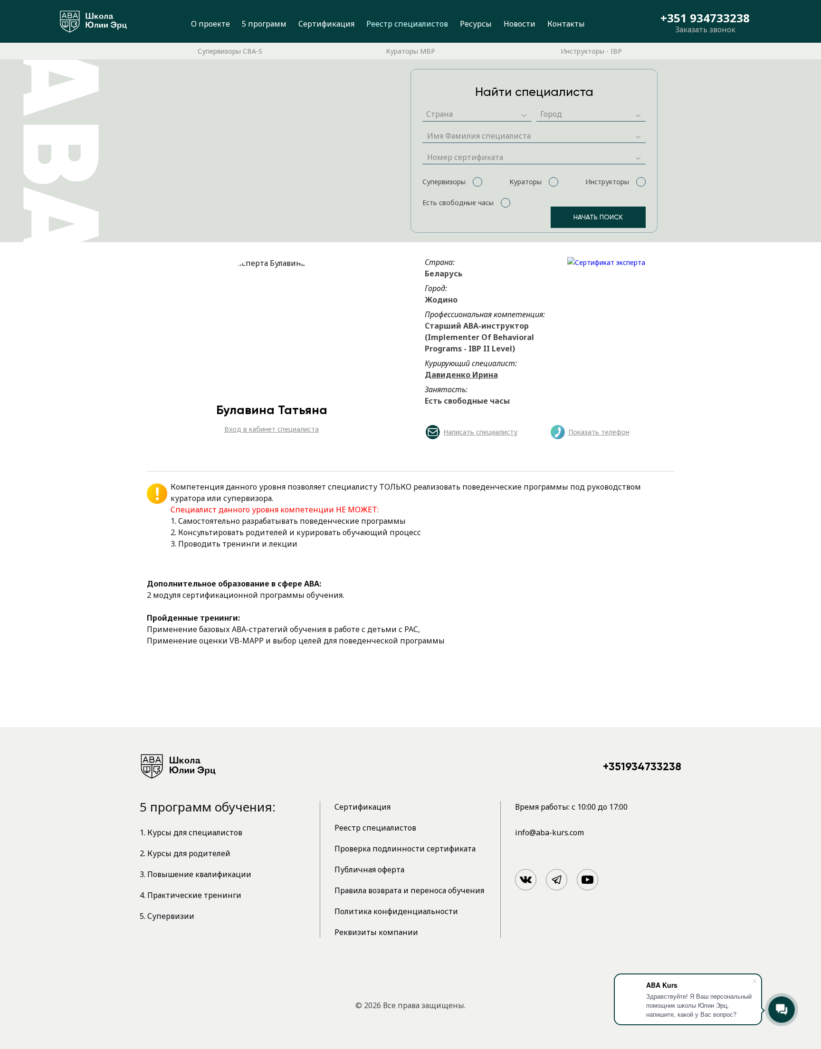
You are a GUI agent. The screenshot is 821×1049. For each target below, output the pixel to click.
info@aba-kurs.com (549, 832)
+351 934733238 (705, 18)
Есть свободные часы (458, 202)
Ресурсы (476, 24)
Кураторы (525, 181)
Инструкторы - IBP (591, 51)
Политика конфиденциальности (396, 911)
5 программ (264, 24)
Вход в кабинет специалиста (271, 429)
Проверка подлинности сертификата (405, 848)
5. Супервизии (167, 916)
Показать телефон (599, 431)
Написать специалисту (480, 431)
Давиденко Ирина (461, 374)
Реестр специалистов (407, 24)
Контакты (566, 24)
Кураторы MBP (410, 51)
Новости (519, 24)
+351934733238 (642, 766)
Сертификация (326, 24)
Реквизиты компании (376, 932)
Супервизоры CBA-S (230, 51)
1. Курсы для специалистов (191, 832)
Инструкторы (607, 181)
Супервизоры (444, 181)
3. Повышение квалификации (195, 874)
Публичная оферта (369, 869)
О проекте (210, 24)
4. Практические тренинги (190, 895)
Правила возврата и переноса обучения (409, 890)
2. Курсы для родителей (185, 853)
